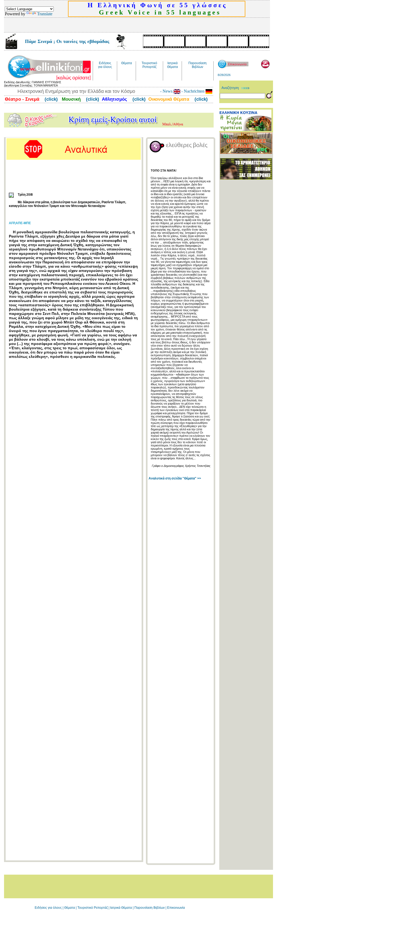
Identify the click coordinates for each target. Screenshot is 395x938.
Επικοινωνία (176, 908)
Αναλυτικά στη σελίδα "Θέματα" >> (175, 478)
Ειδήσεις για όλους (48, 908)
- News (167, 91)
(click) (50, 99)
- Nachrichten (193, 91)
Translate (44, 14)
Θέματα (69, 908)
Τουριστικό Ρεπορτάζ (93, 908)
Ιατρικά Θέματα (121, 908)
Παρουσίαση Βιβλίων (150, 908)
